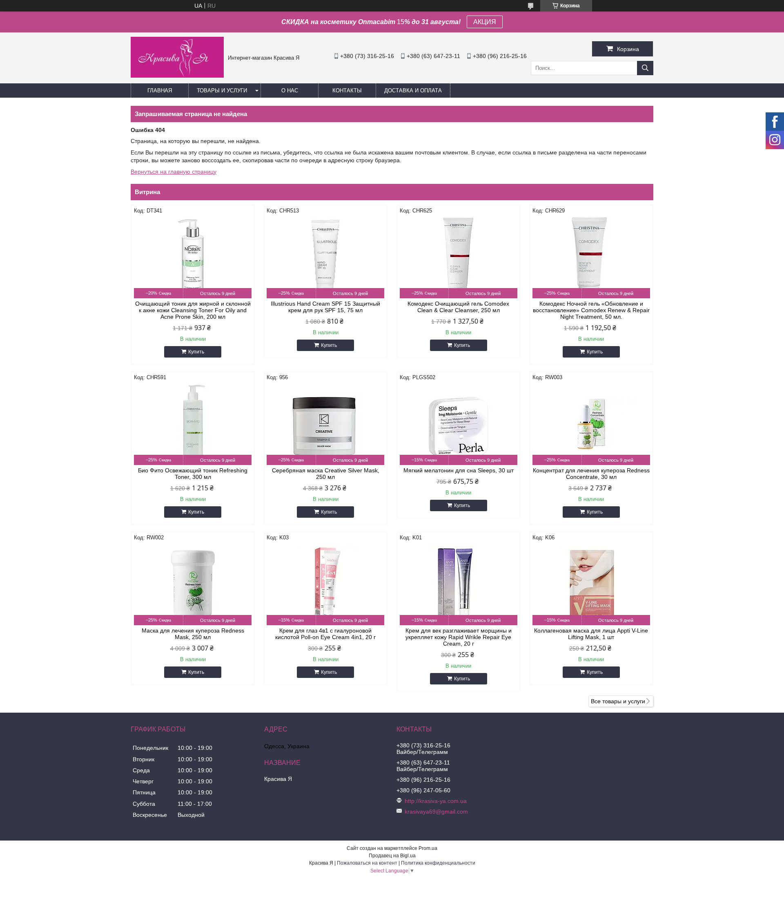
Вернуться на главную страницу (173, 171)
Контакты (347, 90)
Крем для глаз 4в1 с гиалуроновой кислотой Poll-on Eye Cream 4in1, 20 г (325, 633)
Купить (196, 352)
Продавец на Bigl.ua (392, 856)
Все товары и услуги (618, 701)
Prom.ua (428, 848)
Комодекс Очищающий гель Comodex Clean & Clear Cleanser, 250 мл (458, 306)
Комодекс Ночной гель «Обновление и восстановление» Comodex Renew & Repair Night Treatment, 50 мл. (591, 310)
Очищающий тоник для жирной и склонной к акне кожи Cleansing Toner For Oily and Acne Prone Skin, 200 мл (193, 310)
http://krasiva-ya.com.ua (436, 801)
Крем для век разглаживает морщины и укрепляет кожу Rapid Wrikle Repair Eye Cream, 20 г (458, 637)
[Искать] (645, 68)
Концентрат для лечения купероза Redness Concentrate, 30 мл (591, 473)
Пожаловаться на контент (367, 863)
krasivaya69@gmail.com (436, 811)
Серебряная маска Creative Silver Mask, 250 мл (325, 473)
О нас (289, 90)
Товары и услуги (222, 90)
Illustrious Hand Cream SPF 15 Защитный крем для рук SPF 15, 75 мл (325, 306)
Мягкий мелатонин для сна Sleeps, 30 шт (458, 470)
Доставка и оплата (413, 90)
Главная (159, 90)
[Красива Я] (177, 75)
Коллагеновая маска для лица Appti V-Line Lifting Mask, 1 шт (591, 633)
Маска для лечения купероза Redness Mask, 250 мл (193, 633)
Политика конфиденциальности (438, 863)
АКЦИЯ (484, 21)
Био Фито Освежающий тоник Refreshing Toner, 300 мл (192, 473)
